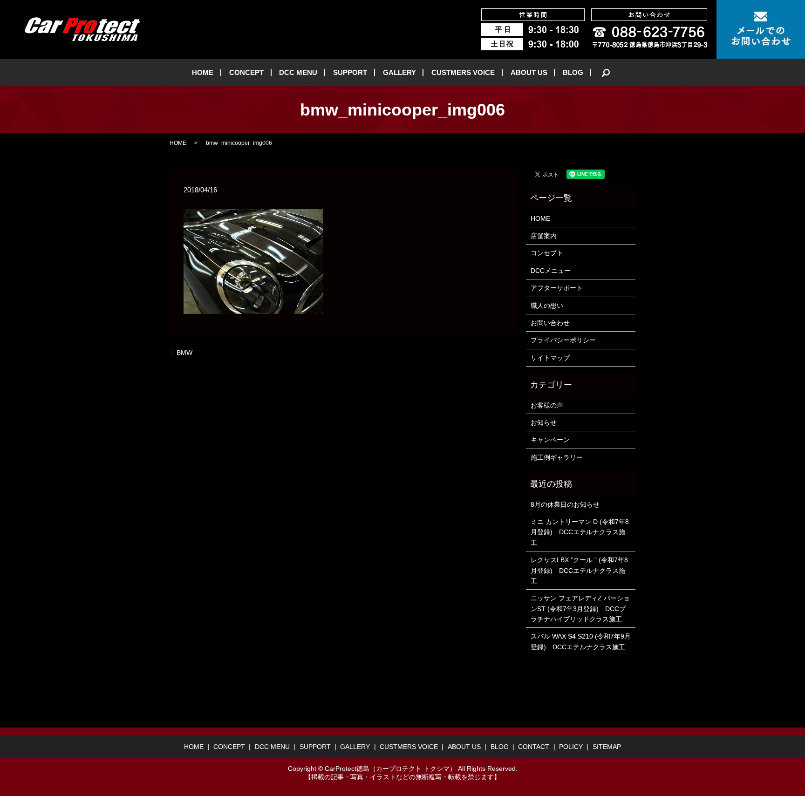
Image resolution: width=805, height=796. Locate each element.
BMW (184, 352)
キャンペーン (550, 439)
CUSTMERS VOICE (463, 72)
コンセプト (547, 253)
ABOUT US (529, 72)
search (606, 73)
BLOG (573, 72)
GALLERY (399, 72)
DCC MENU (298, 72)
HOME (202, 72)
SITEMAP (607, 746)
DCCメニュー (551, 270)
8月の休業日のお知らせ (565, 504)
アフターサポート (557, 288)
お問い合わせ (550, 323)
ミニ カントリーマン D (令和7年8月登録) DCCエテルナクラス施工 (580, 532)
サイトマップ (550, 357)
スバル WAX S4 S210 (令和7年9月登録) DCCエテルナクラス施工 (581, 641)
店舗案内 (544, 235)
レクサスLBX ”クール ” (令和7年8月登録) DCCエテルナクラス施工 (579, 570)
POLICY (571, 746)
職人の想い (547, 305)
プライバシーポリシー (563, 340)
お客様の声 (547, 405)
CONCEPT (246, 72)
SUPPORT (350, 72)
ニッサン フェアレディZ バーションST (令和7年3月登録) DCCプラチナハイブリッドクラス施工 (580, 608)
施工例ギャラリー (557, 457)
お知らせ (544, 422)
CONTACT (533, 746)
